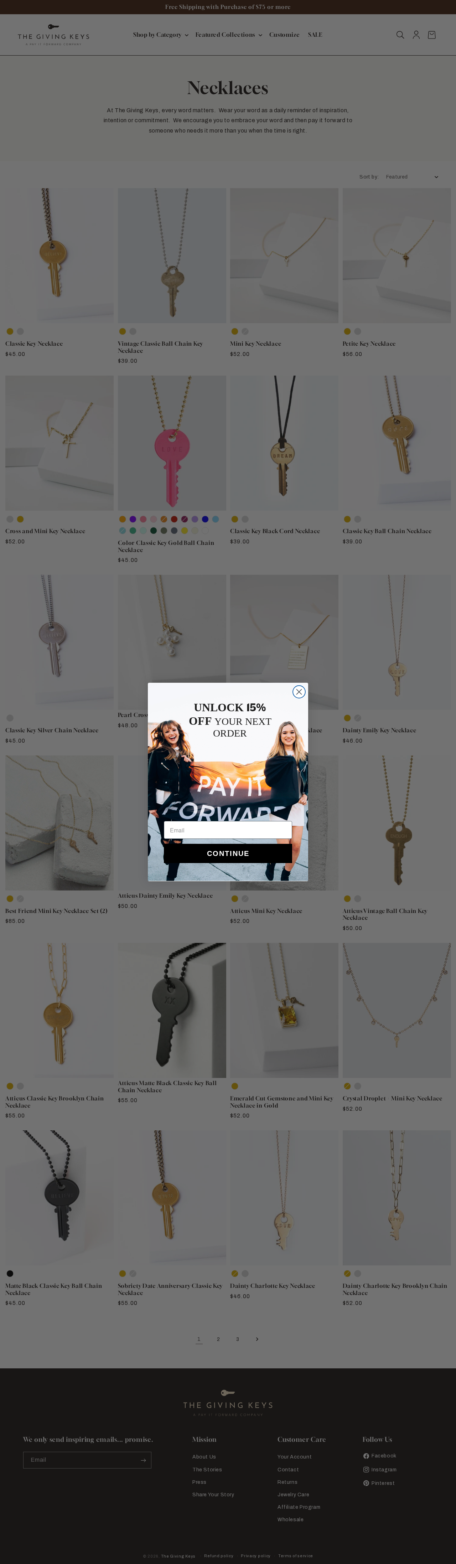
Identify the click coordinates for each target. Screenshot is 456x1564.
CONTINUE (228, 853)
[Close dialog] (299, 692)
